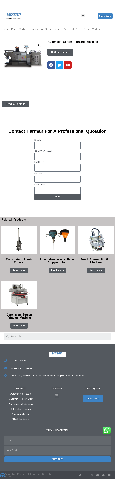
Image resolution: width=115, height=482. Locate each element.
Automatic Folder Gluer (21, 399)
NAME (38, 140)
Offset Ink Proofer (21, 419)
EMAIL (38, 162)
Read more (19, 270)
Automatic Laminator (20, 409)
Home (5, 29)
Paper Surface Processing (27, 29)
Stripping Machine (21, 414)
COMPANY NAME (43, 151)
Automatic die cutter (20, 394)
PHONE (38, 173)
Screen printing (54, 29)
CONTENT (39, 184)
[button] (83, 15)
